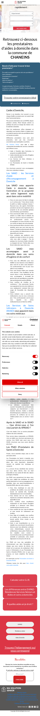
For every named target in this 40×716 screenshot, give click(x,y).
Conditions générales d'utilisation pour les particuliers (21, 696)
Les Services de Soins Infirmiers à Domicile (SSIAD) (20, 308)
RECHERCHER (21, 28)
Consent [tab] (7, 325)
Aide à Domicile (20, 637)
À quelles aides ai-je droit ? (20, 604)
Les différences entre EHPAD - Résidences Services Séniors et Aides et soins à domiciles (20, 592)
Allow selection (20, 388)
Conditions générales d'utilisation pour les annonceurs (21, 694)
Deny (20, 394)
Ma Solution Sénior (12, 144)
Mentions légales (21, 692)
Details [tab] (20, 325)
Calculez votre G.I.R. (20, 580)
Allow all (20, 382)
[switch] (35, 362)
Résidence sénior (20, 631)
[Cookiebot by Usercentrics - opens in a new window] (30, 320)
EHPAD (20, 624)
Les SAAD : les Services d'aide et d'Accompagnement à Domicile (20, 177)
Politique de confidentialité (22, 703)
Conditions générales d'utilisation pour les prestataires (22, 698)
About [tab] (33, 325)
